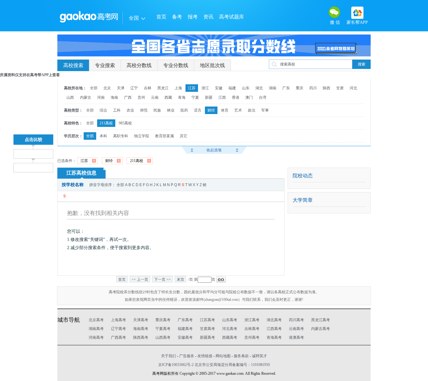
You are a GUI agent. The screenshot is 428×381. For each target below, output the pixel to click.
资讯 (208, 16)
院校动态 (303, 175)
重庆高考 (162, 320)
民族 (157, 110)
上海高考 (118, 320)
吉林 (147, 88)
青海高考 (274, 337)
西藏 (168, 97)
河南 (101, 97)
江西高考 (274, 328)
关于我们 (168, 356)
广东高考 (185, 320)
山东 (245, 88)
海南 (114, 97)
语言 (197, 110)
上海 (178, 88)
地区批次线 (212, 65)
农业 (130, 110)
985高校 (125, 123)
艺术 (238, 110)
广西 (128, 97)
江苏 (192, 88)
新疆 (208, 97)
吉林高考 (251, 328)
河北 (353, 88)
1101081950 (260, 365)
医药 (184, 110)
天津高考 (140, 320)
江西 (222, 97)
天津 (120, 88)
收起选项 (214, 150)
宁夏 (195, 97)
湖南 (272, 88)
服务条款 (241, 356)
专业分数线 (175, 65)
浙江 (205, 88)
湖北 (259, 88)
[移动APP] (357, 13)
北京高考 (96, 320)
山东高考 (229, 320)
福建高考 (185, 328)
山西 (70, 97)
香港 (235, 97)
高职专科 (120, 136)
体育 (224, 110)
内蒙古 (85, 97)
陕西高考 (140, 337)
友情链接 (204, 356)
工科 (117, 110)
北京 (107, 88)
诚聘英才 (259, 356)
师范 (144, 110)
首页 (161, 16)
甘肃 (340, 88)
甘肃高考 (207, 328)
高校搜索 (73, 65)
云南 (155, 97)
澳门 (249, 97)
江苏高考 (207, 320)
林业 (171, 110)
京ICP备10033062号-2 (176, 365)
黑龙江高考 (320, 320)
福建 (232, 88)
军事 (265, 110)
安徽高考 (185, 337)
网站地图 (223, 356)
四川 (313, 88)
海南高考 (140, 328)
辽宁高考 (118, 328)
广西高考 (118, 337)
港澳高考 (296, 337)
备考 (177, 16)
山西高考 (162, 337)
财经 (211, 110)
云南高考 (296, 328)
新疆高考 (207, 337)
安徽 (218, 88)
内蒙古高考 (320, 328)
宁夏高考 (162, 328)
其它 (183, 136)
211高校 (106, 123)
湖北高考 (274, 320)
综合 (103, 110)
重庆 (299, 88)
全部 (93, 88)
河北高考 (229, 328)
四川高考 (296, 320)
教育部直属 (164, 136)
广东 (286, 88)
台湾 (262, 97)
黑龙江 (163, 88)
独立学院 (141, 136)
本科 (103, 136)
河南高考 (96, 337)
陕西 (326, 88)
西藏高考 (229, 337)
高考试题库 (231, 16)
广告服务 (186, 356)
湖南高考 (96, 328)
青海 (181, 97)
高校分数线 (139, 65)
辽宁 (134, 88)
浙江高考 (251, 320)
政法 (251, 110)
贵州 (141, 97)
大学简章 (303, 200)
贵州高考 (251, 337)
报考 (193, 16)
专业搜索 (105, 65)
